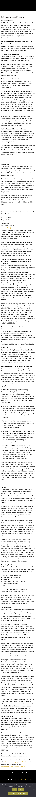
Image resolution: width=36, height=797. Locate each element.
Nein (21, 789)
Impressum (8, 779)
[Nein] (34, 790)
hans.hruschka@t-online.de (9, 228)
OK (14, 789)
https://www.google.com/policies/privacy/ (13, 766)
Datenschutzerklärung (23, 779)
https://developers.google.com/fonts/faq (15, 762)
